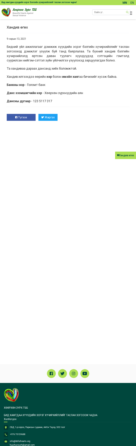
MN (125, 2)
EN (132, 2)
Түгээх (22, 117)
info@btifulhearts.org (20, 441)
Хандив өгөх (126, 155)
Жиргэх (49, 117)
